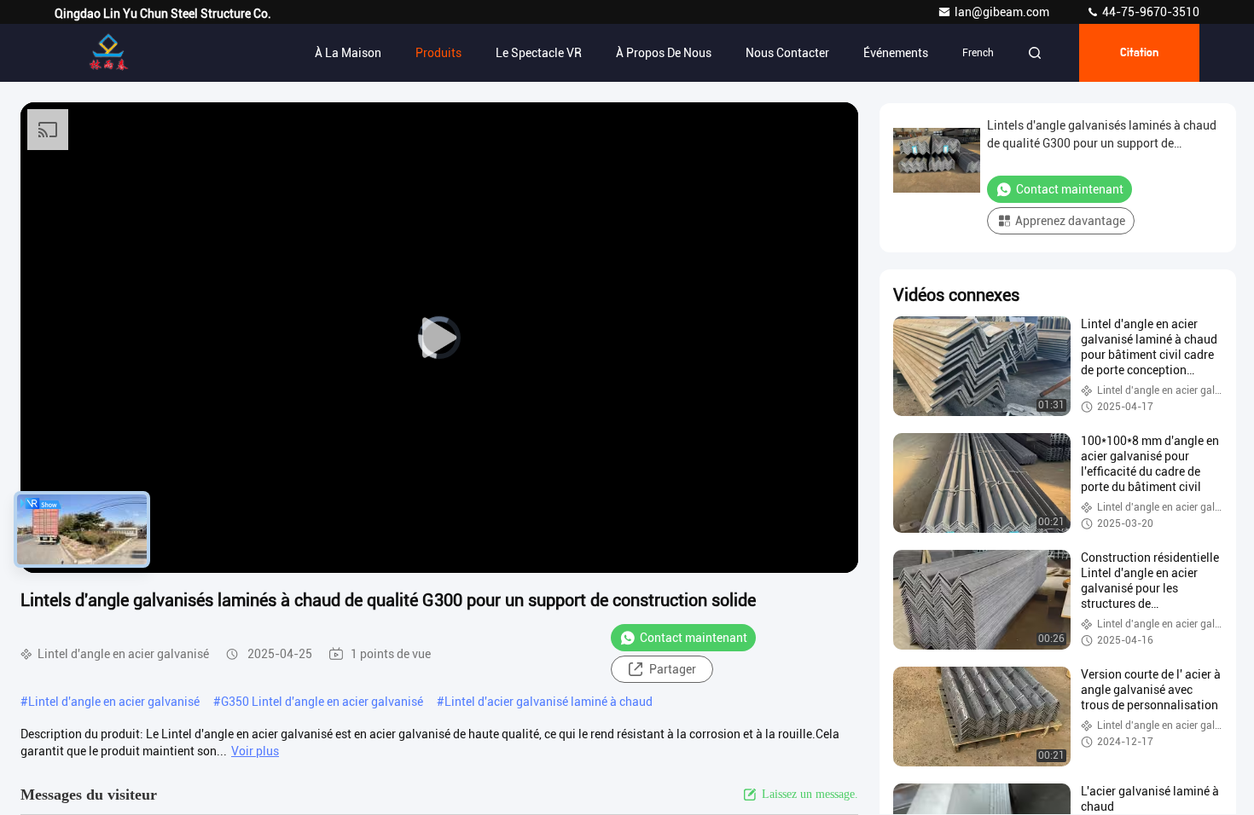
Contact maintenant (693, 637)
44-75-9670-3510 (1149, 12)
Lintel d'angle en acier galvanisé (114, 701)
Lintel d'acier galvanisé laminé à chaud (548, 701)
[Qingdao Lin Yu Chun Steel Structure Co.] (108, 52)
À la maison (348, 53)
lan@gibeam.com (1003, 12)
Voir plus (255, 751)
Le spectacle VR (539, 53)
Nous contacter (787, 53)
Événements (895, 53)
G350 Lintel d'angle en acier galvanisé (322, 701)
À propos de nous (663, 53)
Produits (438, 53)
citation (1139, 53)
